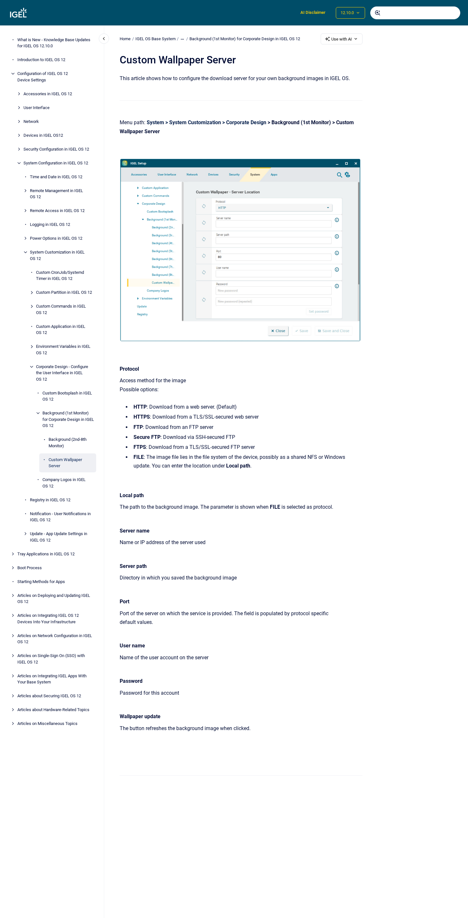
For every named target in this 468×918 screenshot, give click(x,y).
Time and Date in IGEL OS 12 (56, 176)
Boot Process (29, 567)
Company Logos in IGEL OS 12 (64, 482)
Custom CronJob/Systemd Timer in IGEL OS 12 (60, 275)
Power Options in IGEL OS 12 (56, 238)
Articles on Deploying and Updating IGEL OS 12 (53, 598)
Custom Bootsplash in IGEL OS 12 (67, 396)
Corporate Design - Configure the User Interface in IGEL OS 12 (62, 373)
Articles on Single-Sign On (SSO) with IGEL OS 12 (51, 658)
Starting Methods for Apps (41, 581)
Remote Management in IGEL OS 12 (56, 193)
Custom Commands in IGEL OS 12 (61, 309)
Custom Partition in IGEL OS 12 (64, 292)
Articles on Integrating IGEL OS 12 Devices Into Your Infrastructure (48, 618)
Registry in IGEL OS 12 (50, 499)
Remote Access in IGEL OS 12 (57, 210)
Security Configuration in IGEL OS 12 (56, 149)
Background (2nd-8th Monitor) (68, 442)
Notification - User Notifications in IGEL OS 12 (60, 517)
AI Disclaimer (313, 12)
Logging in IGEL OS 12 (50, 224)
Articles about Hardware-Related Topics (53, 709)
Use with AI (341, 39)
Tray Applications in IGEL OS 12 (46, 554)
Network (31, 121)
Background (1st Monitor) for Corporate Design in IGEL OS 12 (68, 419)
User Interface (36, 107)
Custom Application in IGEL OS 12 (60, 329)
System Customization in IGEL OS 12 (57, 255)
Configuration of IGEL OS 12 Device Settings (42, 76)
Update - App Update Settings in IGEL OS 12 (58, 536)
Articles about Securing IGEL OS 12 (49, 695)
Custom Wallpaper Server (65, 462)
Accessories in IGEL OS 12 (47, 93)
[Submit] (377, 13)
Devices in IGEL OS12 (43, 135)
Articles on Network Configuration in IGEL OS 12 (54, 638)
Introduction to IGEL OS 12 (41, 59)
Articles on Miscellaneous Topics (47, 723)
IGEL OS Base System (155, 38)
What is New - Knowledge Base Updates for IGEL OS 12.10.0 (53, 43)
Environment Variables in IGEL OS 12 (63, 349)
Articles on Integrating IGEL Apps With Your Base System (52, 679)
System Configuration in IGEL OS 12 (55, 163)
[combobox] (415, 13)
